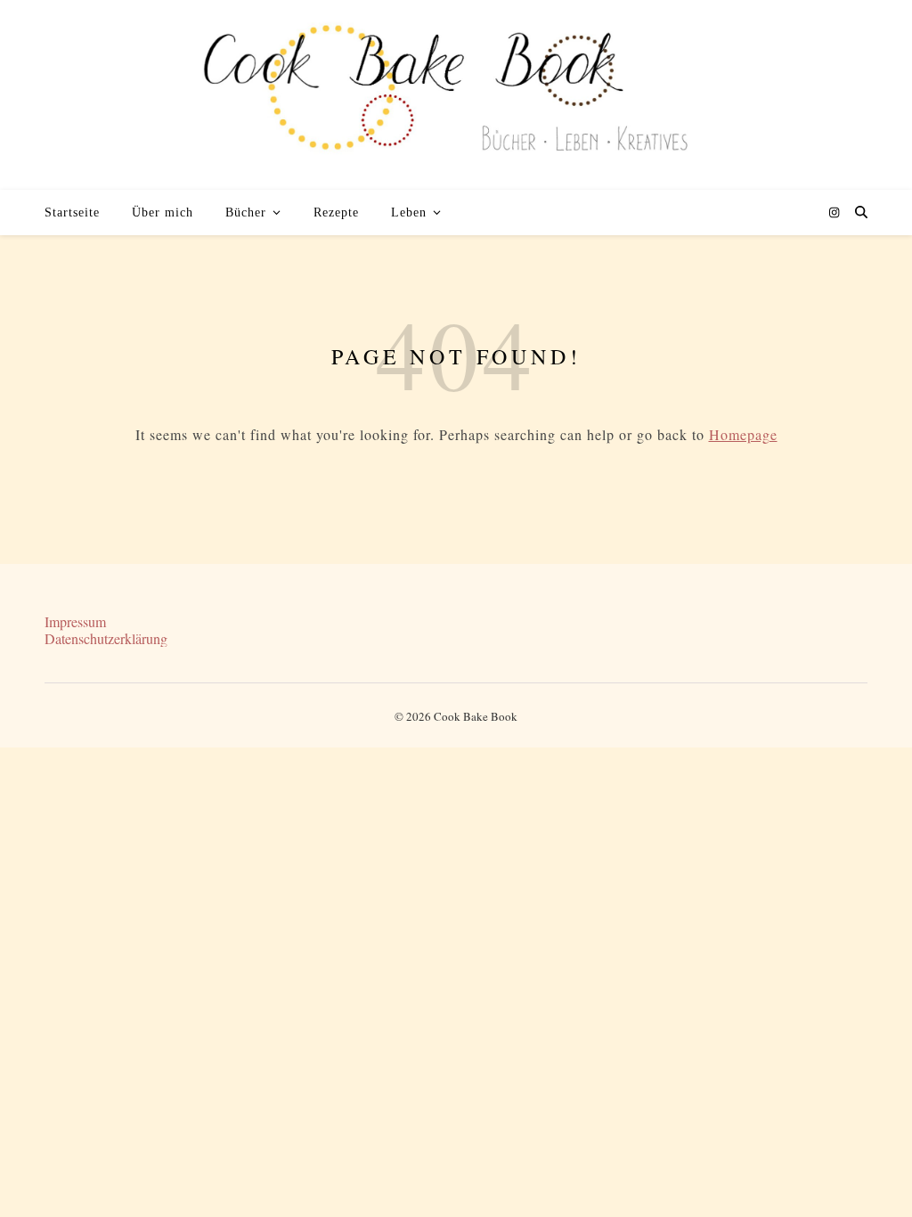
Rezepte (336, 212)
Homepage (743, 434)
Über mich (162, 212)
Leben (409, 212)
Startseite (72, 212)
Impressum (75, 621)
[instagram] (834, 212)
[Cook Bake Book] (456, 95)
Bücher (245, 212)
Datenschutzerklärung (106, 638)
